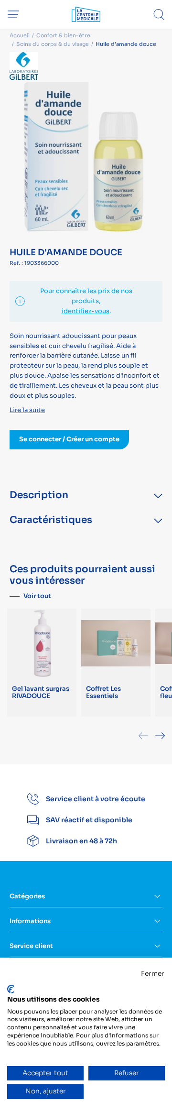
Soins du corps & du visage (52, 44)
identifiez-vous (85, 311)
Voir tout (37, 596)
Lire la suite (27, 410)
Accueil (20, 35)
